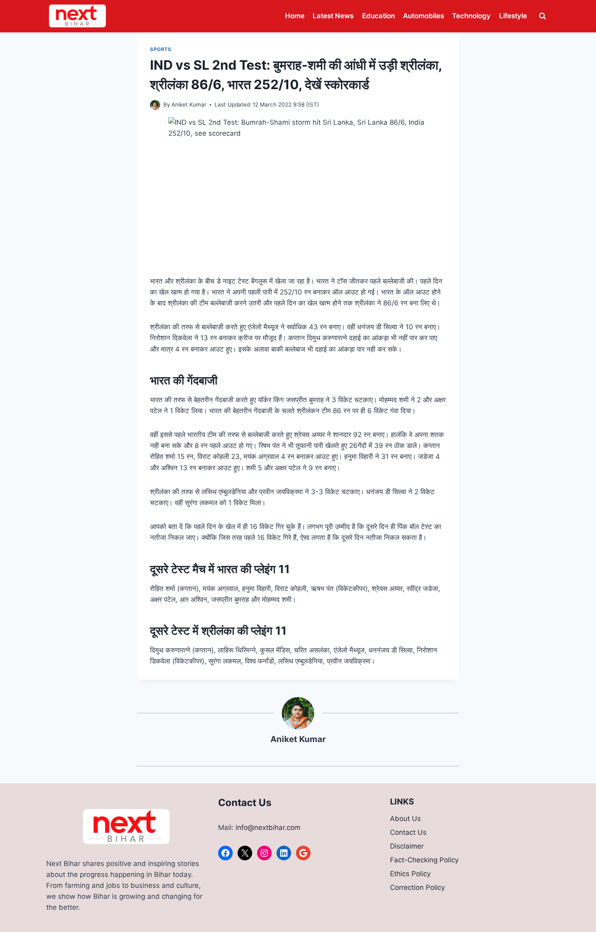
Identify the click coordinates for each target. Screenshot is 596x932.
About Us (405, 819)
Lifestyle (513, 16)
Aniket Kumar (189, 104)
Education (378, 16)
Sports (161, 49)
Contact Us (408, 832)
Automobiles (423, 16)
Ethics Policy (410, 874)
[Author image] (155, 105)
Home (294, 16)
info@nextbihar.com (268, 827)
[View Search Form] (542, 16)
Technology (471, 16)
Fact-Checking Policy (424, 860)
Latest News (333, 16)
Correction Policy (417, 887)
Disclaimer (407, 846)
